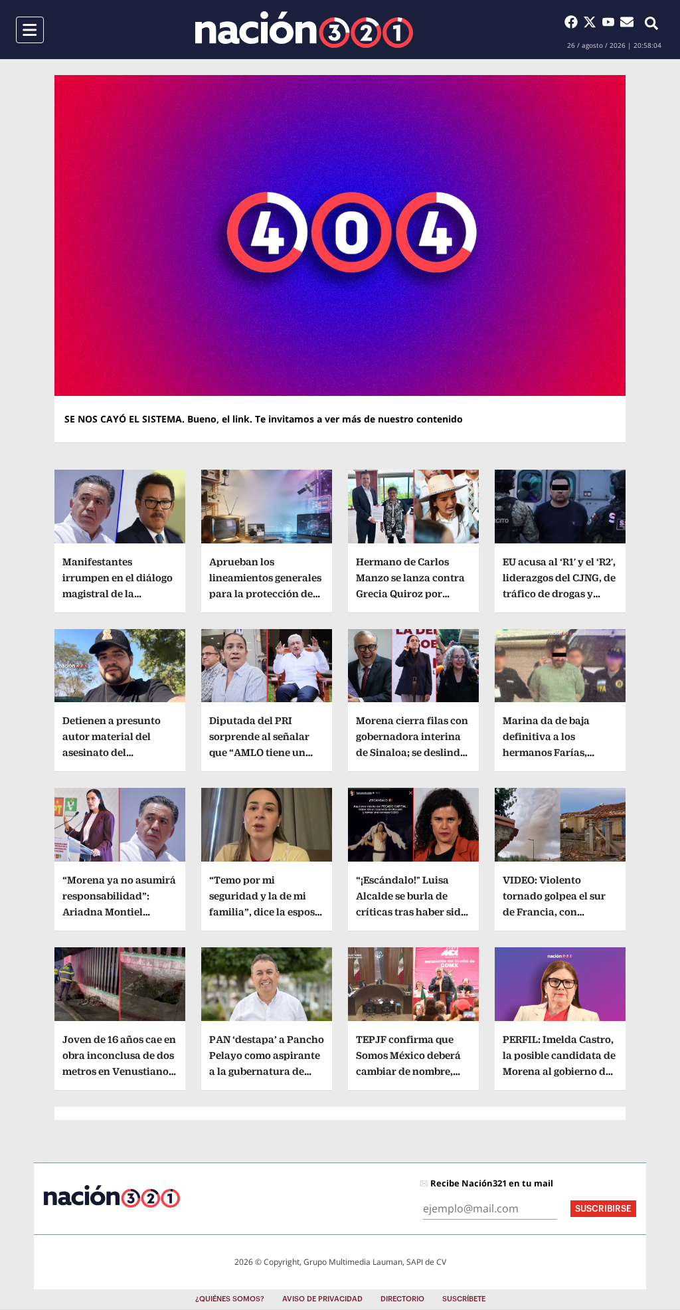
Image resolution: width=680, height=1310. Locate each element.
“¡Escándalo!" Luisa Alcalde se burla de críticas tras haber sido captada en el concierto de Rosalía (412, 911)
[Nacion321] (304, 29)
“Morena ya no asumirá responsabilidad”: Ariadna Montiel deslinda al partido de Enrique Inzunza (119, 911)
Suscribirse (603, 1208)
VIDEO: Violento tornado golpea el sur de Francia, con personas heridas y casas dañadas (554, 911)
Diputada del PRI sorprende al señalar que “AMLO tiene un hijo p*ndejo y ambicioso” (259, 752)
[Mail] (627, 22)
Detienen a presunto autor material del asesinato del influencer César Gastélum (111, 752)
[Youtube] (611, 22)
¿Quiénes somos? (229, 1299)
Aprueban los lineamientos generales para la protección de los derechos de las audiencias (265, 593)
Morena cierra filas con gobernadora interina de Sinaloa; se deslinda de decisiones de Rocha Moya (412, 752)
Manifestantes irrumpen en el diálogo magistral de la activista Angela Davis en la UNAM (117, 593)
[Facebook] (573, 22)
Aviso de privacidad (322, 1299)
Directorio (402, 1299)
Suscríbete (463, 1299)
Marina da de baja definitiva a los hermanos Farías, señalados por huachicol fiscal (546, 752)
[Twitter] (592, 22)
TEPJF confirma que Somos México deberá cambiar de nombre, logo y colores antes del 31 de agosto (412, 1071)
